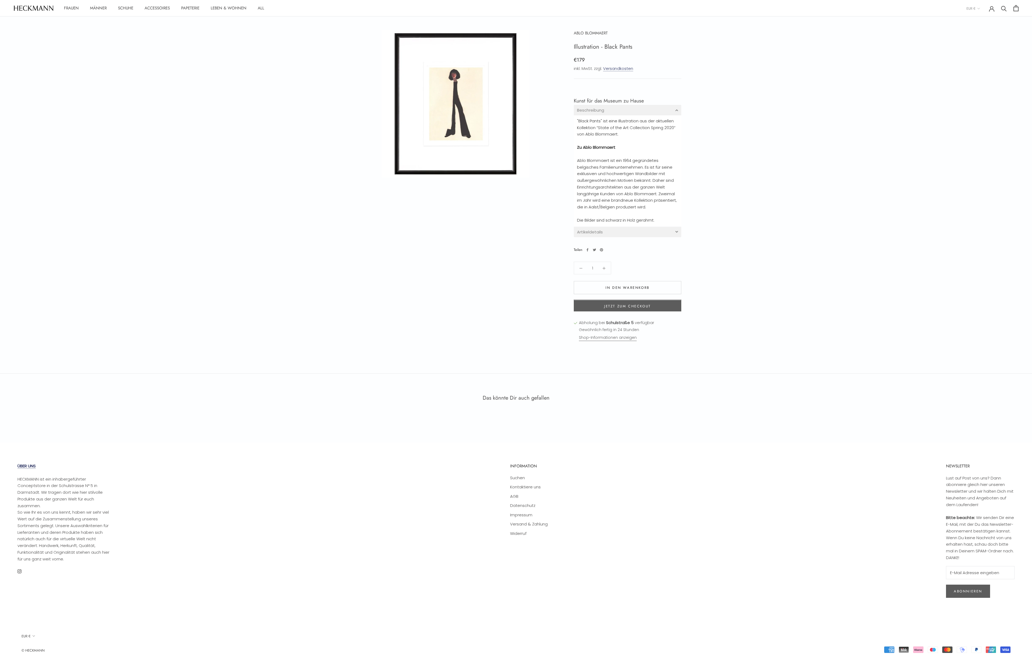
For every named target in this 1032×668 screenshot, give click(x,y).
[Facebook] (587, 249)
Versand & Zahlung (529, 524)
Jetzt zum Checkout (627, 306)
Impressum (521, 515)
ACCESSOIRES (157, 8)
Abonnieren (968, 591)
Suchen (517, 478)
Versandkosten (618, 69)
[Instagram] (19, 571)
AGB (514, 496)
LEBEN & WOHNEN (228, 8)
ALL (261, 8)
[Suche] (1004, 8)
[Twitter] (594, 249)
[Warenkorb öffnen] (1016, 8)
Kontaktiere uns (525, 487)
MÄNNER (98, 8)
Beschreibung (590, 110)
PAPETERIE (190, 8)
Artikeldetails (590, 232)
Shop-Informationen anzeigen (608, 337)
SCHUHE (125, 8)
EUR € (971, 8)
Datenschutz (522, 505)
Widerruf (518, 533)
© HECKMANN (33, 650)
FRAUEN (71, 8)
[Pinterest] (601, 249)
